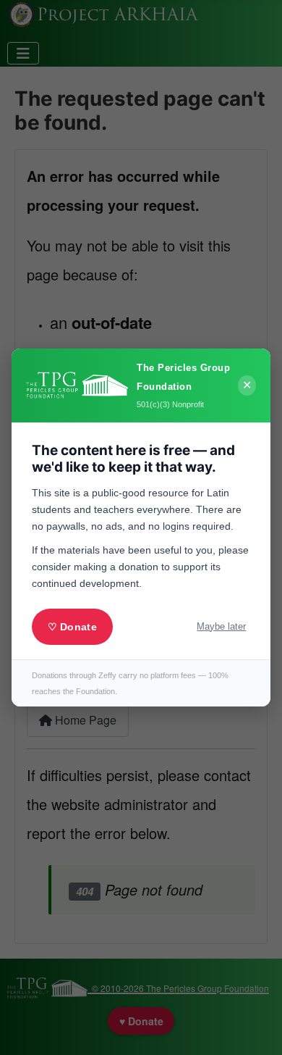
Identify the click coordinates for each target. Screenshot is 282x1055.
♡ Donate (72, 627)
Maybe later (221, 626)
